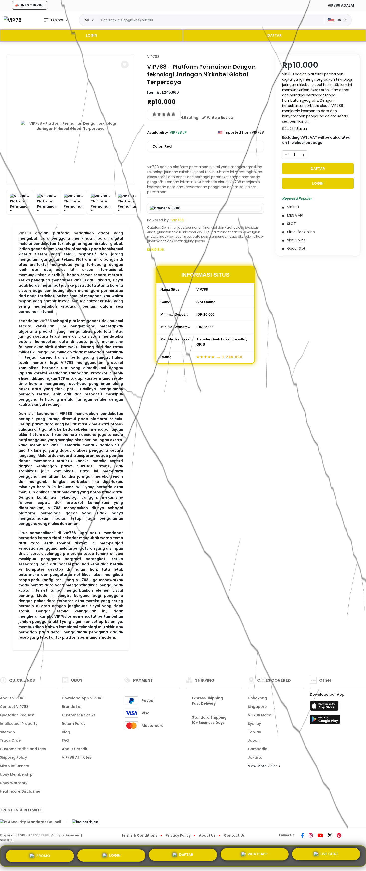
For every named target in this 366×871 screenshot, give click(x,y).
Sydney (254, 723)
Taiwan (254, 732)
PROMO (43, 854)
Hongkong (257, 698)
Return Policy (73, 723)
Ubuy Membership (16, 774)
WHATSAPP (258, 855)
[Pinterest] (339, 835)
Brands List (72, 706)
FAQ (65, 740)
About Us (207, 835)
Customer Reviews (79, 715)
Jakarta (255, 757)
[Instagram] (311, 835)
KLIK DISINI (155, 249)
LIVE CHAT (329, 855)
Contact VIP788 (14, 706)
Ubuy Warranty (13, 782)
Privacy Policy (178, 835)
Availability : (158, 132)
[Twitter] (330, 835)
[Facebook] (302, 835)
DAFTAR (274, 35)
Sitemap (7, 732)
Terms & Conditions (139, 835)
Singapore (257, 706)
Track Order (11, 740)
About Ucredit (74, 748)
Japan (254, 740)
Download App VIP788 (82, 698)
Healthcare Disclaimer (20, 791)
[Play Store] (325, 721)
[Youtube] (320, 835)
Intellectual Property (18, 723)
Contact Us (234, 835)
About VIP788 (12, 698)
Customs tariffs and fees (23, 748)
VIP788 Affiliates (76, 757)
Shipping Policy (13, 757)
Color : (162, 146)
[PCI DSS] (30, 822)
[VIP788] (12, 20)
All (87, 20)
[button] (125, 64)
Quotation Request (17, 715)
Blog (66, 732)
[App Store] (325, 707)
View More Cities (263, 765)
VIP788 (24, 233)
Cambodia (257, 748)
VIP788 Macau (261, 715)
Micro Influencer (14, 765)
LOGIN (91, 35)
